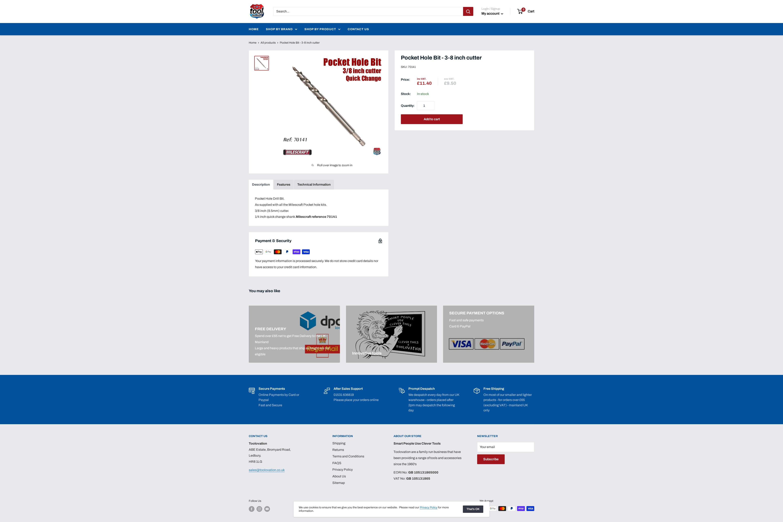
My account (490, 13)
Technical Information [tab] (314, 184)
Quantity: (408, 105)
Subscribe (491, 459)
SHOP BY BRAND (279, 29)
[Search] (468, 11)
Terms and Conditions (348, 456)
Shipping (338, 443)
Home (253, 42)
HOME (254, 29)
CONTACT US (358, 29)
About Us (339, 476)
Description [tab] (261, 184)
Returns (338, 450)
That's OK (473, 509)
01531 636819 (344, 394)
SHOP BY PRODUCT (320, 29)
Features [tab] (283, 184)
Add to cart (432, 119)
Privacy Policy (342, 469)
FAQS (336, 463)
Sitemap (338, 483)
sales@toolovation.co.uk (267, 470)
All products (268, 42)
